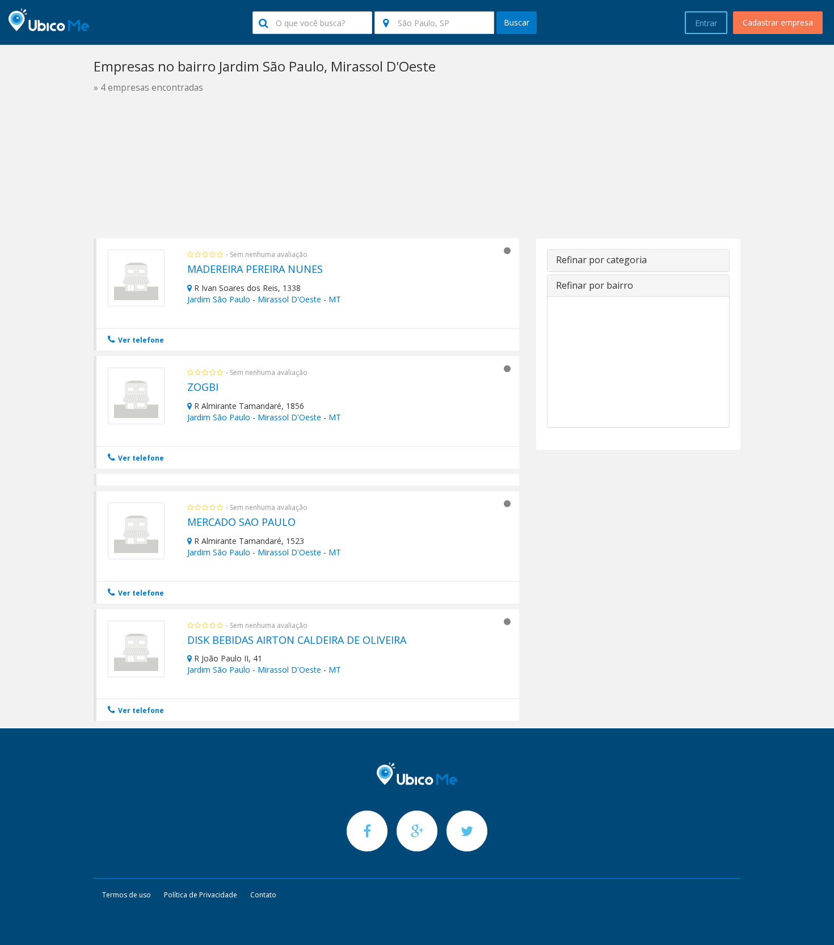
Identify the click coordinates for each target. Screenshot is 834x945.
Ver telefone (140, 340)
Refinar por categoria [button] (601, 260)
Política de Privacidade (200, 895)
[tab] (638, 260)
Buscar (516, 22)
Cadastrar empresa (778, 22)
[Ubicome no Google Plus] (418, 830)
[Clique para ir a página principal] (417, 773)
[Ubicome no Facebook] (368, 830)
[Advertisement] (417, 197)
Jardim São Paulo (218, 299)
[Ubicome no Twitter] (467, 830)
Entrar (706, 23)
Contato (263, 895)
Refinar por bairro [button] (594, 285)
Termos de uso (126, 895)
